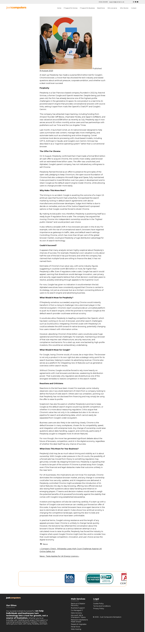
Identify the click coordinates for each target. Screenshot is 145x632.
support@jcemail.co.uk (116, 2)
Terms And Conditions (101, 606)
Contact (133, 8)
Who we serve (113, 8)
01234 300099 (103, 2)
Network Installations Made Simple (79, 621)
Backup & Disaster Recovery (78, 604)
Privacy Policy (98, 608)
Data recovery (76, 613)
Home (59, 8)
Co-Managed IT (77, 610)
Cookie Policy (98, 604)
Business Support (78, 608)
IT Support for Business (87, 8)
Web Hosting (76, 629)
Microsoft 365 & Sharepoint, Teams (78, 616)
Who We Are (124, 8)
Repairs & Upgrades (78, 624)
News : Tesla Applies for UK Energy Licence (59, 556)
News (45, 544)
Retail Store (101, 8)
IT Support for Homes (70, 8)
